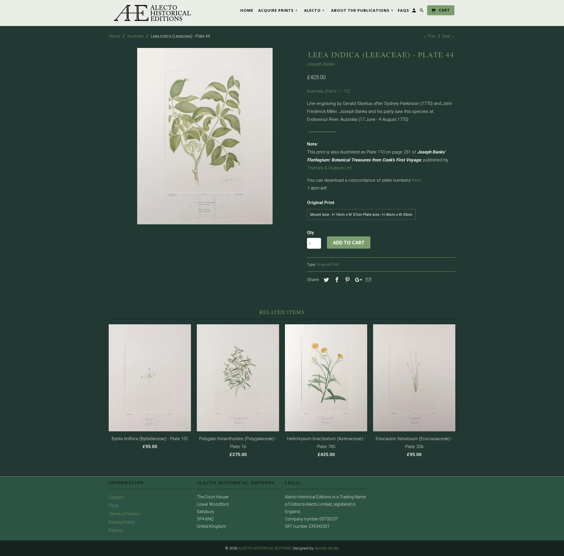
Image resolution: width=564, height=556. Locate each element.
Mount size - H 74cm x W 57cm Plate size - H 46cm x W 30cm (361, 214)
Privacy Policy (122, 522)
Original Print (328, 264)
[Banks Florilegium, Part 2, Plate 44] (205, 136)
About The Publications (362, 10)
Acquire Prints (278, 10)
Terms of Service (124, 514)
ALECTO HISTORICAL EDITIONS (264, 548)
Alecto (314, 10)
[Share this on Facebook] (336, 280)
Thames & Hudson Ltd (329, 168)
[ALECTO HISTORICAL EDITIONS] (150, 12)
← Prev (429, 36)
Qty (310, 232)
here (416, 180)
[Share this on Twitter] (325, 280)
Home (246, 10)
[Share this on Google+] (357, 280)
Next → (448, 36)
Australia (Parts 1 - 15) (328, 91)
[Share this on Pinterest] (346, 280)
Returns (116, 530)
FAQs (114, 505)
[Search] (422, 11)
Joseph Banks (321, 64)
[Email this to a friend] (367, 280)
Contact (116, 497)
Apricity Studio (326, 548)
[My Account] (414, 11)
